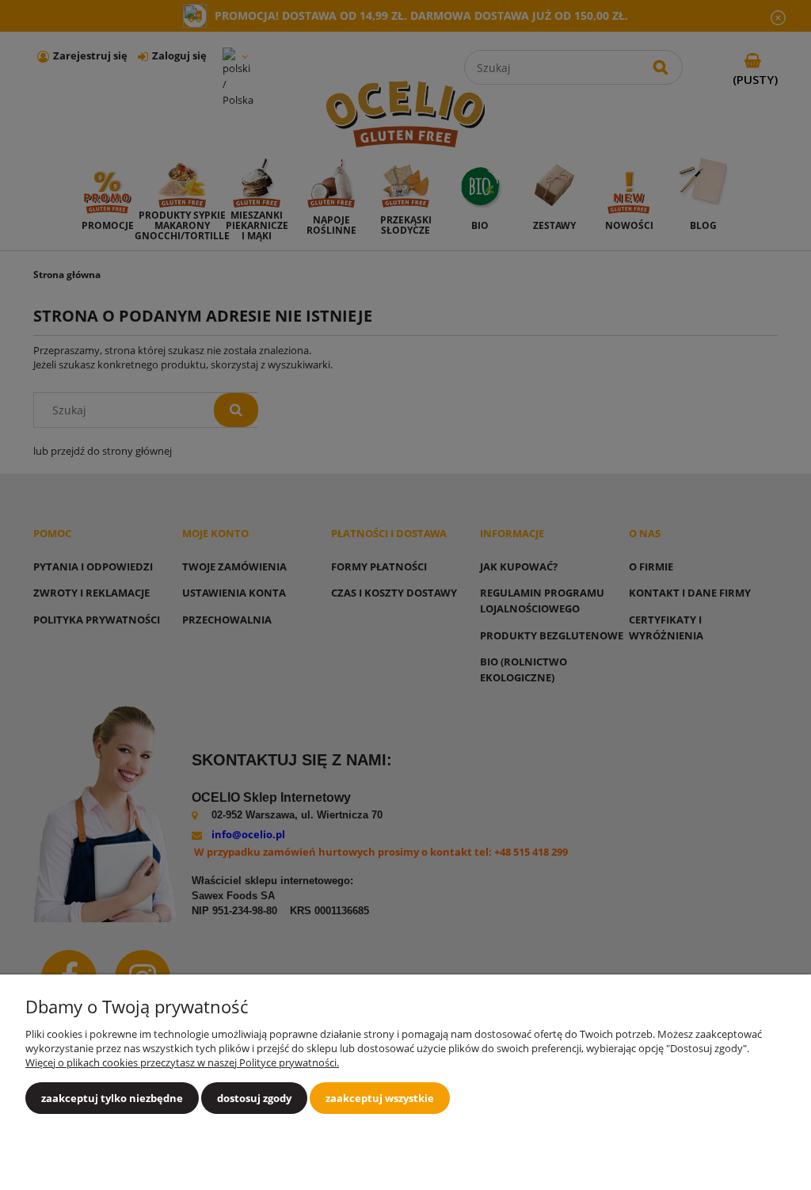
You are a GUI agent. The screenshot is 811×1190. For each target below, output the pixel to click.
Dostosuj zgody (254, 1098)
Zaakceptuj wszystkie (380, 1098)
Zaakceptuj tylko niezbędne (112, 1098)
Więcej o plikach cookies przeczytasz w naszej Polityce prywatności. (182, 1062)
